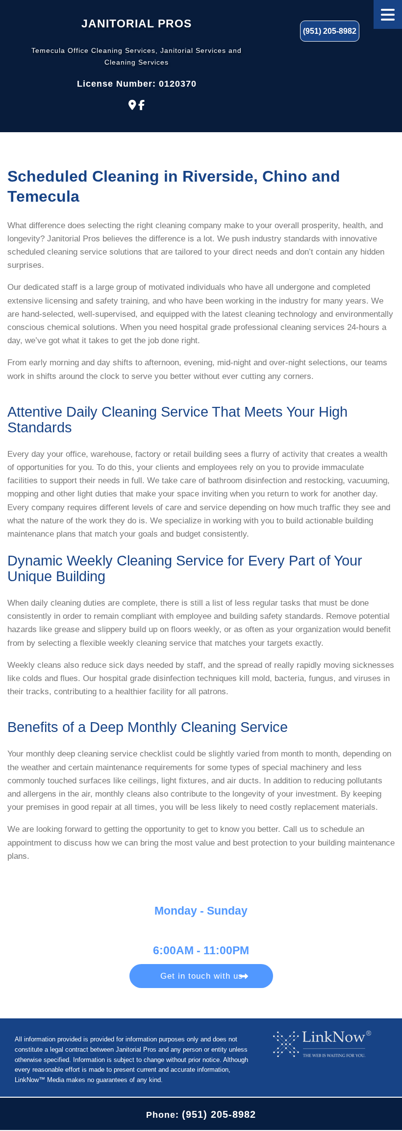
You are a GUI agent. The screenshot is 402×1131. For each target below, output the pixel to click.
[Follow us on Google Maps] (132, 105)
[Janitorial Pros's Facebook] (141, 105)
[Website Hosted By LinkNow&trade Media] (322, 1043)
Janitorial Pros (136, 23)
